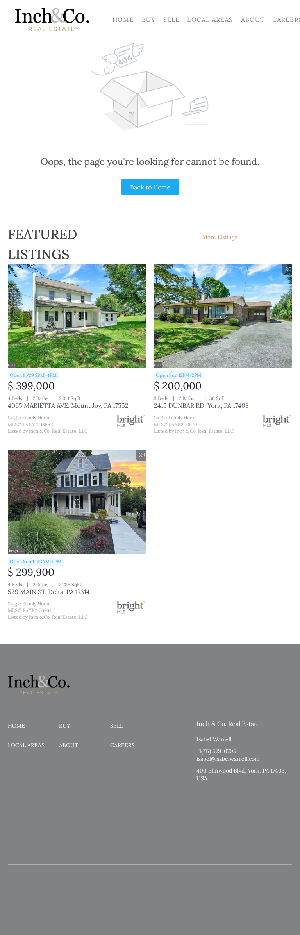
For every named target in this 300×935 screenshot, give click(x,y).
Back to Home (150, 187)
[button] (52, 19)
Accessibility (236, 845)
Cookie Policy (96, 845)
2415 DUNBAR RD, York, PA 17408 (201, 405)
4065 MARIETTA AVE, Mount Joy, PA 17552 (68, 405)
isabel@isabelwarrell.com (228, 758)
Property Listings (179, 845)
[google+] (249, 796)
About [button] (253, 19)
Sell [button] (171, 19)
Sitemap (211, 845)
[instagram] (233, 796)
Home (123, 19)
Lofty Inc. (45, 833)
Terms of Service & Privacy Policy (43, 845)
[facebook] (202, 796)
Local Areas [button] (210, 19)
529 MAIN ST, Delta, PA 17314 (49, 592)
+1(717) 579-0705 (216, 751)
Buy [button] (148, 19)
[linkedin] (218, 796)
